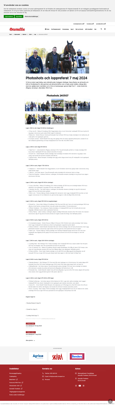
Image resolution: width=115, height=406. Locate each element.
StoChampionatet (56, 29)
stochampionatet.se (78, 23)
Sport (72, 29)
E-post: (55, 376)
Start (10, 34)
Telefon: (51, 373)
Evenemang (66, 29)
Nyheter (24, 34)
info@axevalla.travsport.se (48, 318)
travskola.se (90, 23)
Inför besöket (88, 29)
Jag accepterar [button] (9, 16)
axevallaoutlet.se (100, 23)
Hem (48, 29)
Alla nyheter (29, 340)
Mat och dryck (79, 29)
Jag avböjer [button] (19, 16)
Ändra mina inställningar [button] (31, 16)
